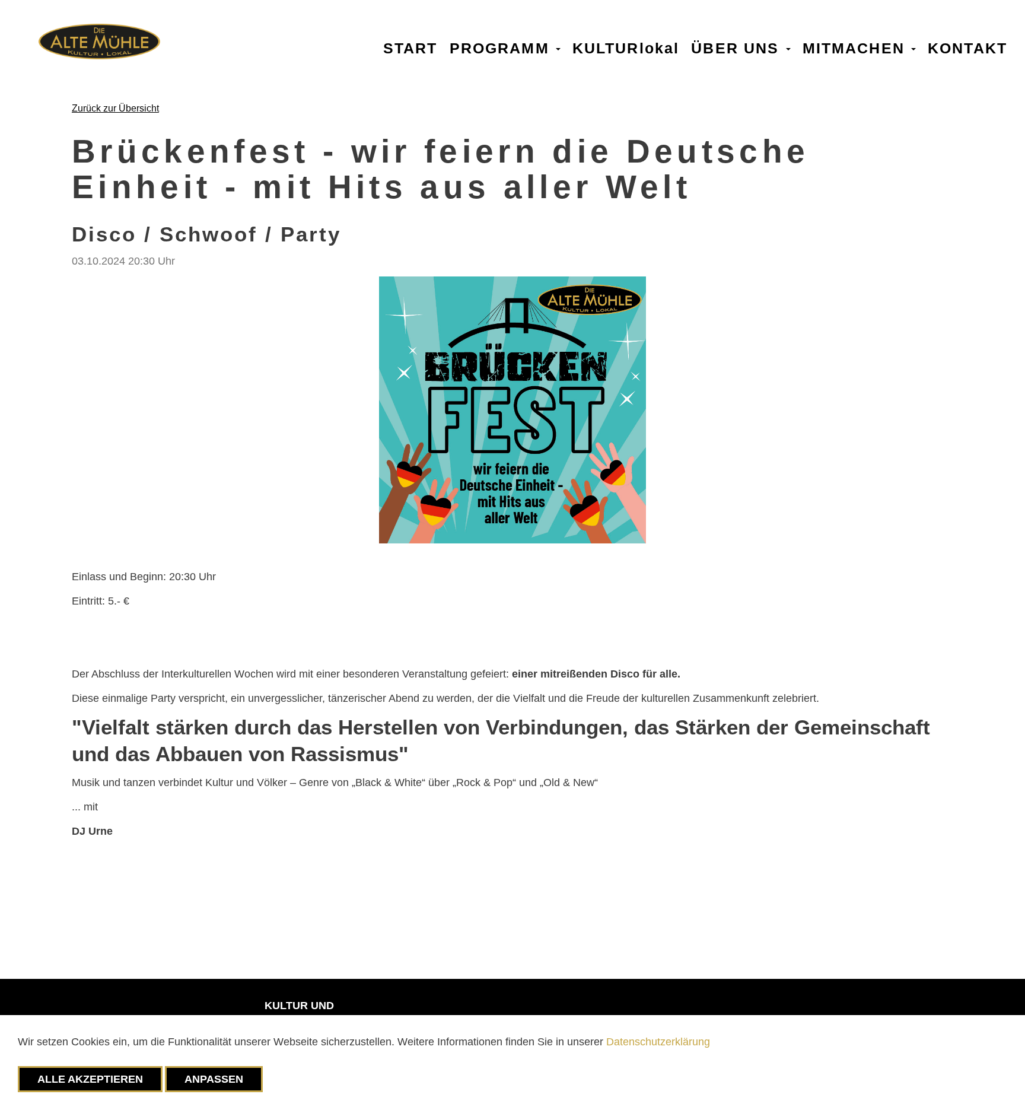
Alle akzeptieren (90, 1079)
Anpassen (213, 1079)
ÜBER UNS (737, 47)
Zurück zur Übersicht (115, 108)
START (410, 47)
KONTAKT (967, 47)
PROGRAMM (502, 47)
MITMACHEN (856, 47)
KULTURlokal (626, 47)
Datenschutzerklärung (658, 1042)
